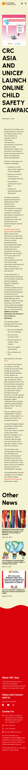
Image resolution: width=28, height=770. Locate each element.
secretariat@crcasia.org (13, 732)
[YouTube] (8, 705)
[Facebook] (3, 705)
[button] (22, 3)
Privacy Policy (13, 750)
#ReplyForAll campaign (12, 479)
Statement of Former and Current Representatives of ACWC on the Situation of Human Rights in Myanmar (13, 532)
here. (6, 361)
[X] (13, 705)
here (19, 738)
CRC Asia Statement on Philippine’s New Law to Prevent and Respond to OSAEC (13, 591)
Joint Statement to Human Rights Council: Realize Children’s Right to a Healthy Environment (13, 562)
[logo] (9, 3)
